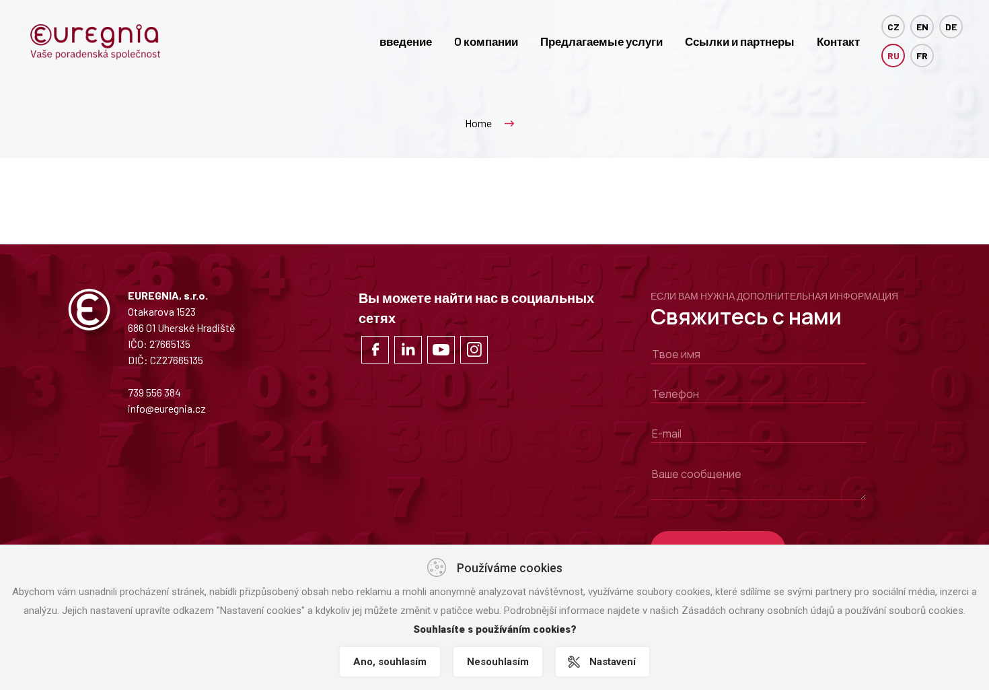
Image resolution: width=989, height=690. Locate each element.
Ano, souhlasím (390, 662)
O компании (486, 41)
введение (405, 41)
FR (922, 55)
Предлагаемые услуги (601, 41)
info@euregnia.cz (167, 408)
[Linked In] (408, 350)
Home (478, 122)
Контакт (838, 41)
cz (893, 26)
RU (893, 55)
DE (951, 26)
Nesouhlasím (498, 662)
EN (922, 26)
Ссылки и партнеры (740, 41)
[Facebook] (375, 350)
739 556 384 (154, 392)
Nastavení (612, 662)
